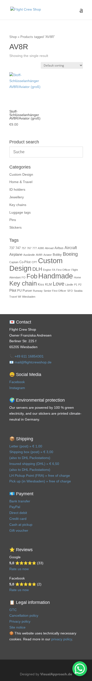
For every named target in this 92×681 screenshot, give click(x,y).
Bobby (57, 254)
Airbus (59, 248)
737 (11, 248)
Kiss (41, 284)
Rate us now (19, 569)
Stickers (15, 227)
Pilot (12, 290)
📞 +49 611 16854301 (26, 356)
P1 (75, 284)
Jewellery (16, 197)
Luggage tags (20, 212)
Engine (47, 269)
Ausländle (29, 254)
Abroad (49, 248)
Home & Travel (20, 182)
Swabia (78, 290)
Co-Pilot (25, 262)
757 (24, 248)
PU (19, 290)
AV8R (39, 254)
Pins (12, 220)
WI (19, 296)
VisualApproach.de (56, 674)
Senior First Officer (55, 290)
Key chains (17, 205)
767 (29, 248)
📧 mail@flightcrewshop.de (30, 362)
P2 (79, 284)
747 (18, 248)
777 (34, 248)
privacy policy (61, 639)
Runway (38, 290)
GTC (13, 610)
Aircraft (71, 247)
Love (58, 284)
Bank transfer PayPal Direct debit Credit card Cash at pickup (20, 513)
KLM (48, 284)
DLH (37, 269)
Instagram (17, 388)
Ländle (69, 284)
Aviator (47, 254)
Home (77, 277)
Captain (13, 262)
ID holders (17, 189)
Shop (13, 37)
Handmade (55, 276)
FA (53, 269)
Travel (13, 296)
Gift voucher (18, 530)
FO (24, 277)
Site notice (17, 627)
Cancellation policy (23, 615)
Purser (27, 290)
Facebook (17, 382)
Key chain (23, 283)
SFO (70, 290)
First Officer (63, 269)
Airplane (15, 254)
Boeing (70, 254)
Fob (31, 276)
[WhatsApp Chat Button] (79, 668)
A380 (41, 248)
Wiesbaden (28, 296)
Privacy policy (19, 621)
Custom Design (21, 174)
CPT (34, 262)
